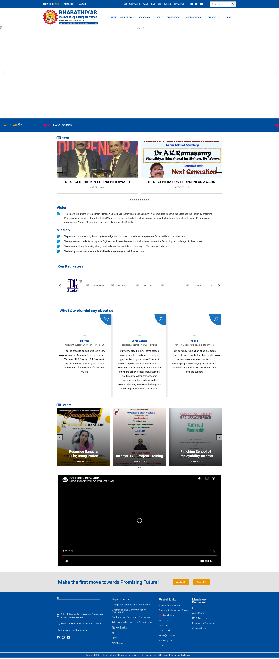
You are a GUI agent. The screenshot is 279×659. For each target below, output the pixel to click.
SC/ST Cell (164, 630)
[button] (3, 72)
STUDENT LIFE (214, 17)
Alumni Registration (169, 604)
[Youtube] (201, 4)
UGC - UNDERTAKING (132, 4)
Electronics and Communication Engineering (129, 610)
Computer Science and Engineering (131, 604)
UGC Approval (199, 618)
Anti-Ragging (166, 640)
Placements (173, 17)
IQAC (153, 4)
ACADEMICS (144, 17)
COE (158, 17)
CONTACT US (179, 4)
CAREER (167, 4)
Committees (199, 628)
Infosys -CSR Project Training (139, 456)
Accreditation (193, 17)
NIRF (161, 645)
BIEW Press (117, 643)
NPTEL (114, 638)
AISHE (115, 632)
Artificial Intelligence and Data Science (132, 622)
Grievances (165, 620)
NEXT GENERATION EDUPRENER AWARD (97, 182)
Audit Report (199, 612)
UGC (159, 4)
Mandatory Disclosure (203, 623)
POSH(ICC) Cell (167, 635)
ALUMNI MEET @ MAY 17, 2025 (246, 125)
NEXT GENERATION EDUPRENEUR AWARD (181, 182)
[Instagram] (196, 4)
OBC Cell (164, 625)
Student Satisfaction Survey (174, 610)
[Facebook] (192, 4)
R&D (229, 17)
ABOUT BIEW (126, 17)
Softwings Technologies (182, 655)
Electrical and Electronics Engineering (131, 617)
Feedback (168, 615)
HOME (114, 17)
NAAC (145, 4)
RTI (193, 607)
